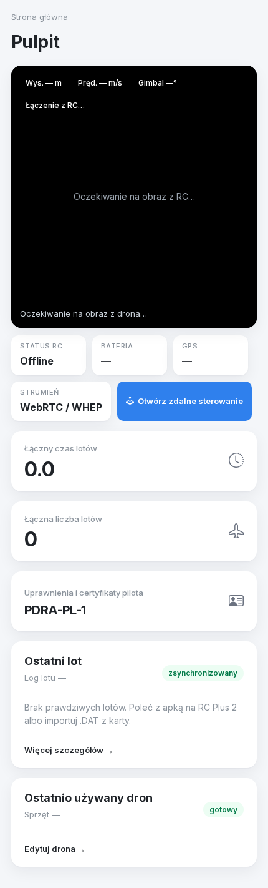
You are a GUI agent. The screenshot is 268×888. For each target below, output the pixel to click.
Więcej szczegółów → (68, 750)
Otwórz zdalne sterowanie (190, 401)
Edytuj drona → (54, 849)
